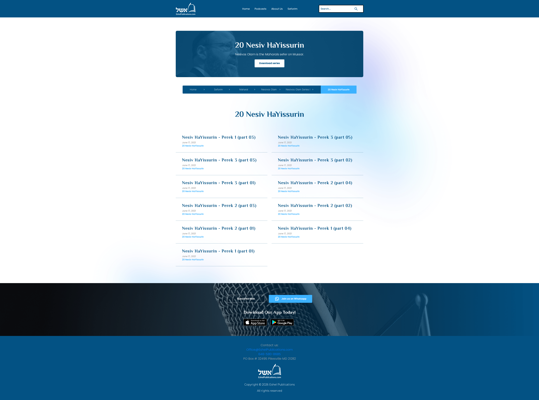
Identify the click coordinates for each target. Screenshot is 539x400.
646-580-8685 (269, 354)
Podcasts (260, 9)
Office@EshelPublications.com (269, 349)
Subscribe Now (246, 298)
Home (246, 9)
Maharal (243, 89)
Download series (269, 63)
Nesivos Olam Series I (298, 89)
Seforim (292, 9)
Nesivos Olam (269, 89)
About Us (277, 9)
